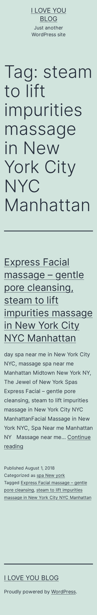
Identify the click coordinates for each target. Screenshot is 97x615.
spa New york (51, 475)
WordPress (63, 591)
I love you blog (31, 578)
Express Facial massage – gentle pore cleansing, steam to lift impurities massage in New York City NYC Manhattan (48, 300)
